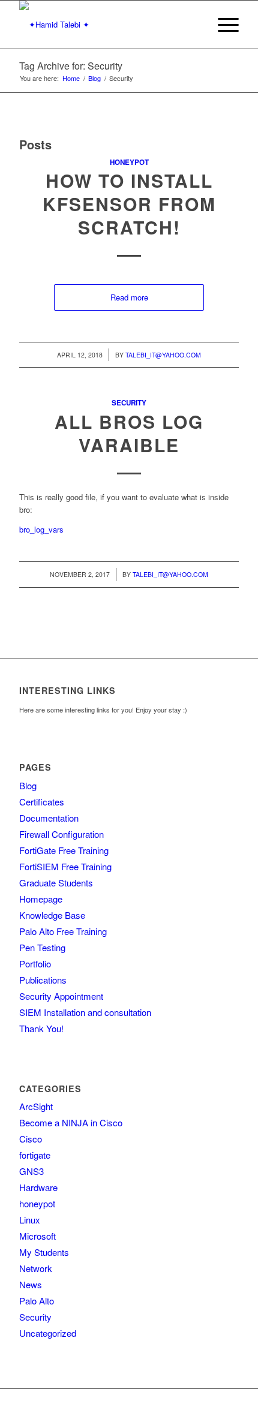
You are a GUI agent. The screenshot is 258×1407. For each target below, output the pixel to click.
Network (35, 1268)
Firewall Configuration (61, 834)
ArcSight (36, 1106)
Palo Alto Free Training (63, 931)
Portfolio (35, 963)
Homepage (40, 898)
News (30, 1284)
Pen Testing (42, 947)
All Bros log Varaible (129, 433)
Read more (129, 297)
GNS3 (31, 1171)
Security (129, 403)
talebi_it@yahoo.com (163, 354)
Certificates (41, 801)
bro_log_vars (41, 529)
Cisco (30, 1138)
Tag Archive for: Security (70, 66)
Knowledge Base (52, 915)
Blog (28, 785)
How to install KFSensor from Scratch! (129, 203)
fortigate (34, 1155)
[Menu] (222, 25)
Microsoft (37, 1235)
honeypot (129, 162)
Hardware (38, 1187)
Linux (29, 1219)
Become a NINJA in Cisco (70, 1122)
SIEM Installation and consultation (85, 1012)
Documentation (49, 817)
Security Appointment (61, 996)
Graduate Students (56, 882)
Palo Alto (36, 1300)
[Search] (194, 25)
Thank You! (41, 1028)
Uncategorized (47, 1333)
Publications (43, 979)
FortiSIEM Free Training (65, 866)
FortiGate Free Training (64, 850)
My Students (44, 1252)
